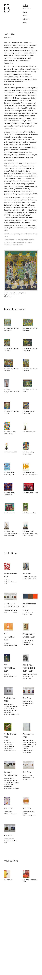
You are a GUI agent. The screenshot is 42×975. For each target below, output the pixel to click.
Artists (25, 5)
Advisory (26, 19)
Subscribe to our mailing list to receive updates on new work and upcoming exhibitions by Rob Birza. (19, 242)
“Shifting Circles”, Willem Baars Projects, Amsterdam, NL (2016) (20, 165)
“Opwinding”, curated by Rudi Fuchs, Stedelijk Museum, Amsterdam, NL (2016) (20, 199)
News (25, 12)
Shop (25, 22)
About (25, 15)
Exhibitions (27, 8)
